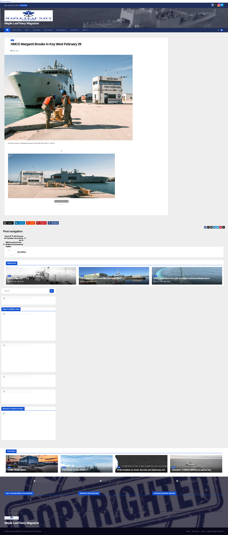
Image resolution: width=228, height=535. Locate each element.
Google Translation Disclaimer (215, 531)
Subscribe (36, 30)
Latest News (16, 30)
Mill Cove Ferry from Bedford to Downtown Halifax (14, 244)
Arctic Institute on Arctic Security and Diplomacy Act (141, 470)
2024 (12, 40)
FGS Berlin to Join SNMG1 (74, 470)
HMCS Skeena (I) (15, 278)
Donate (84, 30)
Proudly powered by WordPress (13, 531)
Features (74, 30)
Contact (203, 531)
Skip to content (5, 1)
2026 (9, 467)
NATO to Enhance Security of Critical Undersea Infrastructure (181, 278)
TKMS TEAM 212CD (17, 470)
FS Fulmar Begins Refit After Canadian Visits (101, 278)
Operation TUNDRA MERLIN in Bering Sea (191, 470)
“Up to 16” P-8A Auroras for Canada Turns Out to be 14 (13, 238)
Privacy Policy (195, 531)
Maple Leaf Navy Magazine (21, 23)
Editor (23, 252)
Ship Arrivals (61, 30)
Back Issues (48, 30)
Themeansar (37, 531)
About (27, 30)
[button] (218, 30)
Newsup (30, 531)
